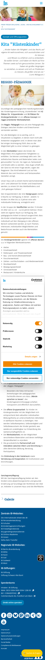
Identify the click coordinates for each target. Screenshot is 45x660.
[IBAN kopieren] (33, 590)
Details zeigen (31, 357)
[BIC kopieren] (19, 593)
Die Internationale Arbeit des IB (14, 517)
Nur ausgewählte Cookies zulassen (22, 371)
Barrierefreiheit (6, 639)
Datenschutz (5, 633)
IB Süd (3, 557)
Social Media (5, 642)
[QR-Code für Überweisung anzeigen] (34, 596)
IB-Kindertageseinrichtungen (13, 526)
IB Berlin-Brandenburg (10, 549)
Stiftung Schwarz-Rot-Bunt (12, 575)
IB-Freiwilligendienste (10, 529)
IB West (4, 563)
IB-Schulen (5, 523)
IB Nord (4, 555)
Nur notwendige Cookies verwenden (22, 378)
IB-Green (4, 537)
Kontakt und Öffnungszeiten (15, 37)
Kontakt (4, 648)
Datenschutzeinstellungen (10, 636)
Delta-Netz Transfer (9, 540)
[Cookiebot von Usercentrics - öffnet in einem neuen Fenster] (31, 280)
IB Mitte (4, 552)
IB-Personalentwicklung (11, 520)
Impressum (5, 630)
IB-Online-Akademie (9, 534)
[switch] (38, 331)
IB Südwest (5, 560)
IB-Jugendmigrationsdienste (12, 531)
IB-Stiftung (5, 572)
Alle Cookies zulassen (22, 364)
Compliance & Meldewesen (11, 645)
